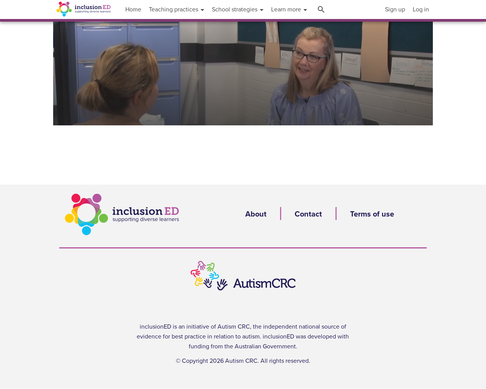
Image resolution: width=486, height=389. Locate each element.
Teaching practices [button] (174, 9)
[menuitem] (395, 9)
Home (133, 9)
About (256, 214)
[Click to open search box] (322, 9)
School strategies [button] (235, 9)
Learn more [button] (287, 9)
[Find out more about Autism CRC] (243, 276)
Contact (308, 214)
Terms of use (372, 214)
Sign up (395, 9)
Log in (421, 9)
